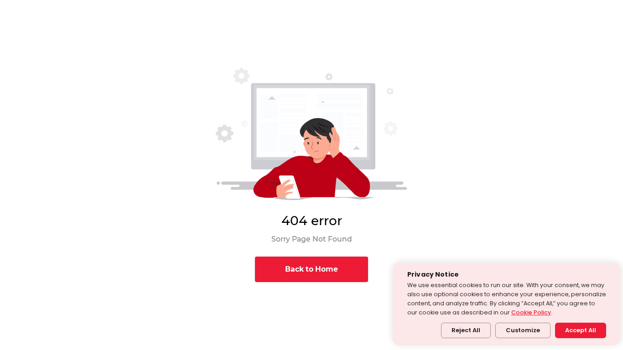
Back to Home (311, 269)
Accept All (580, 330)
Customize (523, 330)
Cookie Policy (531, 312)
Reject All (466, 330)
